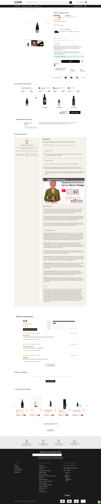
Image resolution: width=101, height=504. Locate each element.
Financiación (41, 477)
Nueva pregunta (50, 381)
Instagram (69, 495)
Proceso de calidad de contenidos (45, 484)
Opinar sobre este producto (30, 329)
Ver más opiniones (50, 365)
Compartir (54, 65)
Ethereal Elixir (72, 87)
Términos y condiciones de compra (45, 481)
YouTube (67, 495)
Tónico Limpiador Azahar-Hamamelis (45, 88)
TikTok (71, 495)
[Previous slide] (26, 24)
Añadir (70, 61)
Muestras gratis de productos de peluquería (47, 475)
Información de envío (43, 488)
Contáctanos (41, 489)
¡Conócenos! (41, 468)
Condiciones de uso (43, 467)
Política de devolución (43, 474)
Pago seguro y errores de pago (45, 470)
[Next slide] (48, 24)
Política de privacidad (43, 479)
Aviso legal (41, 465)
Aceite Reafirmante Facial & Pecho (60, 88)
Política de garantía (42, 482)
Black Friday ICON (42, 491)
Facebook (65, 495)
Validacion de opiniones (43, 486)
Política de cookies (42, 472)
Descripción (64, 139)
